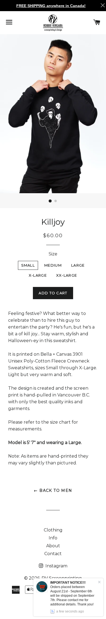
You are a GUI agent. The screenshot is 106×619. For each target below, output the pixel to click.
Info (53, 537)
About (53, 545)
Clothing (53, 530)
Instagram (55, 565)
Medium (53, 265)
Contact (53, 553)
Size (53, 254)
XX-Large (66, 275)
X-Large (38, 275)
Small (28, 265)
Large (78, 265)
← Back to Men (53, 490)
